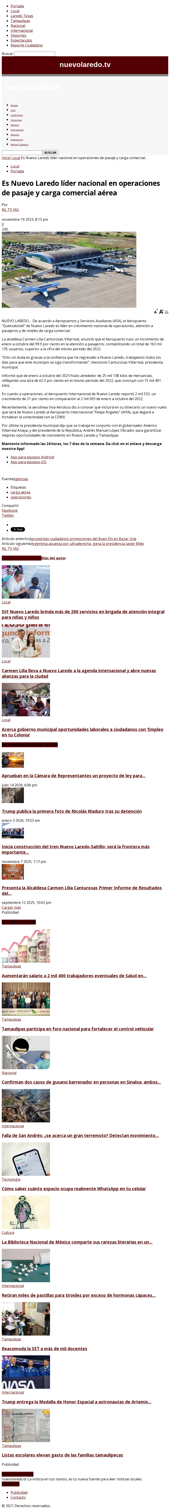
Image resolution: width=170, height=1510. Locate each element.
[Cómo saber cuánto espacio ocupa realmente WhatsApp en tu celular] (26, 1174)
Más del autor (53, 558)
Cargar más (11, 907)
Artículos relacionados (21, 558)
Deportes (18, 35)
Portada (17, 6)
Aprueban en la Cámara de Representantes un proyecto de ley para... (73, 775)
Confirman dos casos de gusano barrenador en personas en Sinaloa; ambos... (81, 1082)
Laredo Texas (22, 15)
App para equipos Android (32, 457)
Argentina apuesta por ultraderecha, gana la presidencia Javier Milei (87, 543)
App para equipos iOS (28, 461)
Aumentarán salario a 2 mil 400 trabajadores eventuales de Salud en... (74, 975)
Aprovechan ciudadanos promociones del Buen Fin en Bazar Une (82, 538)
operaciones (21, 497)
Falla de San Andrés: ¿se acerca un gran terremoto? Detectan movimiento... (80, 1135)
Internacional (22, 30)
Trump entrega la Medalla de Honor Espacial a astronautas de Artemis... (76, 1402)
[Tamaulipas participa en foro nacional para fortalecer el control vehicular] (26, 1014)
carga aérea (20, 492)
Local (15, 10)
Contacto (18, 1497)
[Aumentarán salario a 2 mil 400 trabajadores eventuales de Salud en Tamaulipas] (26, 961)
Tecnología (11, 1179)
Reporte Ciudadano (27, 45)
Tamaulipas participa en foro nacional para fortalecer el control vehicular (78, 1029)
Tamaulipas (20, 20)
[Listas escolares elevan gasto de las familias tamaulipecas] (26, 1440)
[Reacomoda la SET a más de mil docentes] (26, 1334)
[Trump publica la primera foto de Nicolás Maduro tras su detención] (13, 801)
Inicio (6, 157)
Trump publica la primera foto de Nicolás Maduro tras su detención (72, 811)
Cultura (8, 1232)
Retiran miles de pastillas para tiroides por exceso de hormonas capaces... (79, 1295)
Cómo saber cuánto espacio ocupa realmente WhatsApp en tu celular (74, 1188)
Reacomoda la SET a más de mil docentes (44, 1348)
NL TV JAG (10, 209)
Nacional (18, 25)
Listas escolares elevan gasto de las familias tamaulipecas (62, 1455)
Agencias (20, 478)
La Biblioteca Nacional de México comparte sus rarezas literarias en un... (77, 1242)
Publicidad (19, 1492)
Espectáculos (21, 40)
